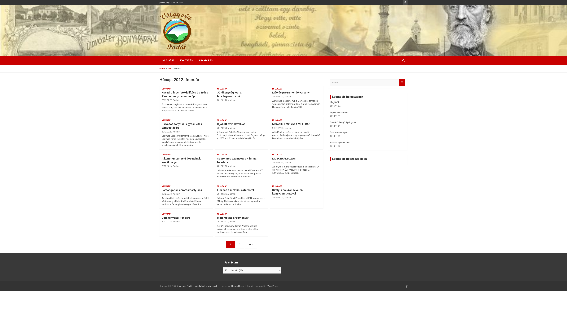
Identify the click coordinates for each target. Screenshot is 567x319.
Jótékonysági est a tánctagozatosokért (230, 94)
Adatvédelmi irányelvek (206, 286)
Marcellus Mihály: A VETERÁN (291, 124)
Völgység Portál (184, 286)
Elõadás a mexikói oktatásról (235, 190)
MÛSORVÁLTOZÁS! (284, 158)
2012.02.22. (277, 96)
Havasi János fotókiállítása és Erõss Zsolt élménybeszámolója (185, 94)
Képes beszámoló (339, 112)
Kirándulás (206, 60)
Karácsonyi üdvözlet (340, 142)
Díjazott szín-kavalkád (231, 124)
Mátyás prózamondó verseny (291, 92)
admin (177, 100)
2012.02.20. (167, 132)
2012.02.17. (167, 166)
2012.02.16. (222, 166)
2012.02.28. (167, 100)
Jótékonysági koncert (176, 217)
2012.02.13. (222, 194)
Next (251, 244)
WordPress (272, 286)
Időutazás (186, 60)
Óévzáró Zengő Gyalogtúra (343, 122)
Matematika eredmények (233, 217)
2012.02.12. (277, 197)
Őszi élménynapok (339, 132)
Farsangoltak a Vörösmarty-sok (182, 190)
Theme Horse (237, 286)
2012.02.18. (277, 128)
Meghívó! (334, 102)
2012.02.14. (167, 194)
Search (402, 82)
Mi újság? (168, 60)
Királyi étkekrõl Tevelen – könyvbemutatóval (288, 191)
